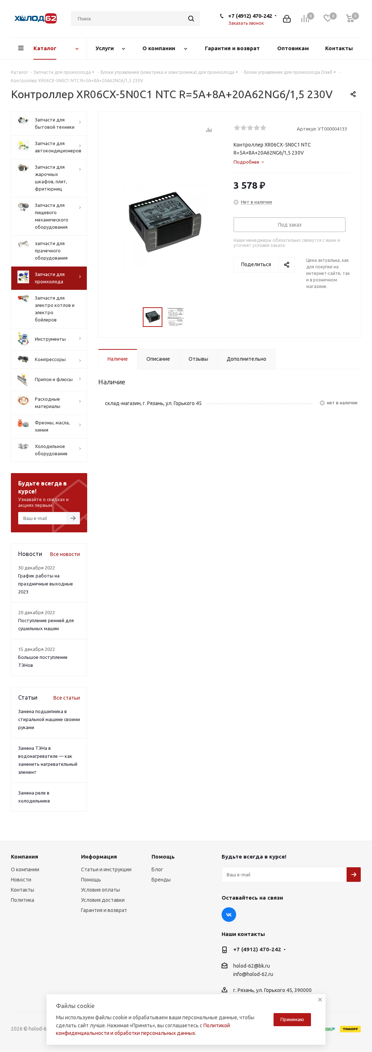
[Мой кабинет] (287, 19)
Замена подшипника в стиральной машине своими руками (49, 719)
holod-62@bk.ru (251, 966)
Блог (157, 869)
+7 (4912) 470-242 (250, 16)
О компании (25, 869)
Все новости (65, 554)
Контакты (22, 890)
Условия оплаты (100, 890)
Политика (22, 900)
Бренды (161, 880)
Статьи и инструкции (106, 869)
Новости (21, 880)
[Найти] (191, 18)
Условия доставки (103, 900)
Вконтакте (229, 914)
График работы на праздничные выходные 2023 (45, 583)
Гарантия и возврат (104, 910)
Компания (24, 856)
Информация (99, 856)
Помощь (91, 880)
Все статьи (66, 698)
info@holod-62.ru (253, 974)
